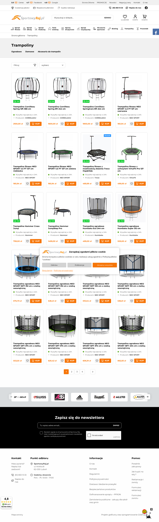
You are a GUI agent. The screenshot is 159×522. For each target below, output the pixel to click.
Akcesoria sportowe (101, 28)
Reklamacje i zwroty (138, 480)
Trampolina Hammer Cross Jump (26, 227)
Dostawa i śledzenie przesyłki (102, 484)
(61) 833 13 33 (117, 8)
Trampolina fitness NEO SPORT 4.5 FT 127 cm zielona (62, 167)
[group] (20, 397)
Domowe (29, 52)
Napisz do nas (135, 8)
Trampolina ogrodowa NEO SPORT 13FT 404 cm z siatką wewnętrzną (131, 345)
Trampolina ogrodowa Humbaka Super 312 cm (129, 227)
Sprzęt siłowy (29, 28)
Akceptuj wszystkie (105, 265)
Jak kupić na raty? (137, 473)
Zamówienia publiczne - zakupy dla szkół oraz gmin (108, 500)
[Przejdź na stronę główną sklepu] (27, 17)
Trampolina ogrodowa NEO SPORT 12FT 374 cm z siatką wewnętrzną (27, 345)
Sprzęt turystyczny (85, 28)
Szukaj (107, 18)
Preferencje (79, 265)
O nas (145, 3)
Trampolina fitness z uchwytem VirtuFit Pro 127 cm (131, 168)
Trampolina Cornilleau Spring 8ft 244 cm (59, 108)
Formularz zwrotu (136, 496)
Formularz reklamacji (136, 488)
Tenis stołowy (55, 28)
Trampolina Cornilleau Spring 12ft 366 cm (24, 108)
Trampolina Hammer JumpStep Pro (58, 227)
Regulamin (94, 474)
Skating (115, 29)
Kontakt (137, 3)
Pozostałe (144, 29)
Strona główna (18, 35)
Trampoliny (129, 29)
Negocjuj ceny (125, 3)
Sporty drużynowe (69, 28)
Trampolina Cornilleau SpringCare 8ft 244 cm (94, 108)
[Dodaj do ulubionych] (27, 124)
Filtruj (16, 65)
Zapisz (116, 425)
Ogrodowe (16, 52)
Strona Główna (88, 3)
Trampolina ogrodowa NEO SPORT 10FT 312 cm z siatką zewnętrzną (96, 286)
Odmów (54, 265)
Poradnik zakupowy (136, 465)
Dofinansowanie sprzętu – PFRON (105, 494)
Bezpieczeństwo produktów (102, 489)
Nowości (112, 3)
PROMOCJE (102, 3)
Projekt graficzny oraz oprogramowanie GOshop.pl (124, 515)
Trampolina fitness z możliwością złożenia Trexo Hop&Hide (96, 168)
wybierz (45, 65)
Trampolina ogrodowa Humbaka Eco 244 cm (93, 227)
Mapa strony (17, 515)
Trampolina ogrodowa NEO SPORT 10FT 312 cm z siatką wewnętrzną (26, 286)
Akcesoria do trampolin (49, 52)
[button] (11, 396)
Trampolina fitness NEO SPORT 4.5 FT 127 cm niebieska (25, 168)
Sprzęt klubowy (42, 28)
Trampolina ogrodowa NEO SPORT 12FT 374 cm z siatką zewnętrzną (61, 345)
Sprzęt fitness (17, 28)
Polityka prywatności (99, 479)
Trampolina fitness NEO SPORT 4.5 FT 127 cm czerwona (129, 109)
